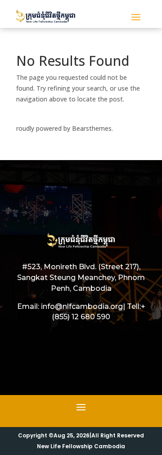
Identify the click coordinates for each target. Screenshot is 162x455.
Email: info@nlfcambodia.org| (71, 306)
